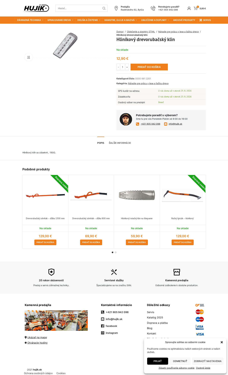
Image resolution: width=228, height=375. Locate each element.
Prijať (158, 361)
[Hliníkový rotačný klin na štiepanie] (137, 195)
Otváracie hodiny (37, 342)
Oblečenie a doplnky (154, 20)
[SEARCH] (104, 8)
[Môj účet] (189, 8)
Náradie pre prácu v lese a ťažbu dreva (178, 31)
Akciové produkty (184, 20)
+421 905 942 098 (168, 9)
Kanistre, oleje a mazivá (120, 20)
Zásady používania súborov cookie (176, 368)
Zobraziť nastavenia (208, 361)
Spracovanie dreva (59, 20)
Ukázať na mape (37, 337)
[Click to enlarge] (29, 57)
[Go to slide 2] (115, 252)
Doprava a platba (157, 322)
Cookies (61, 373)
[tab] (100, 141)
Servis (207, 20)
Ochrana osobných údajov (38, 373)
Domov (120, 31)
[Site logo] (35, 8)
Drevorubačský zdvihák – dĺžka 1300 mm (45, 218)
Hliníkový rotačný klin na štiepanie (136, 218)
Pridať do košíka (149, 67)
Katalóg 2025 (155, 317)
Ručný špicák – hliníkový (182, 218)
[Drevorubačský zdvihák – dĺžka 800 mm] (91, 195)
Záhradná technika (29, 20)
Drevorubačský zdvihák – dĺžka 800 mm (91, 218)
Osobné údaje (203, 368)
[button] (221, 342)
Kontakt (151, 333)
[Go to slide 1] (112, 252)
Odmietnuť (180, 361)
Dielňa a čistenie (87, 20)
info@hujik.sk (175, 123)
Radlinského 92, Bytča (132, 9)
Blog (149, 328)
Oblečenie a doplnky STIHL (141, 31)
